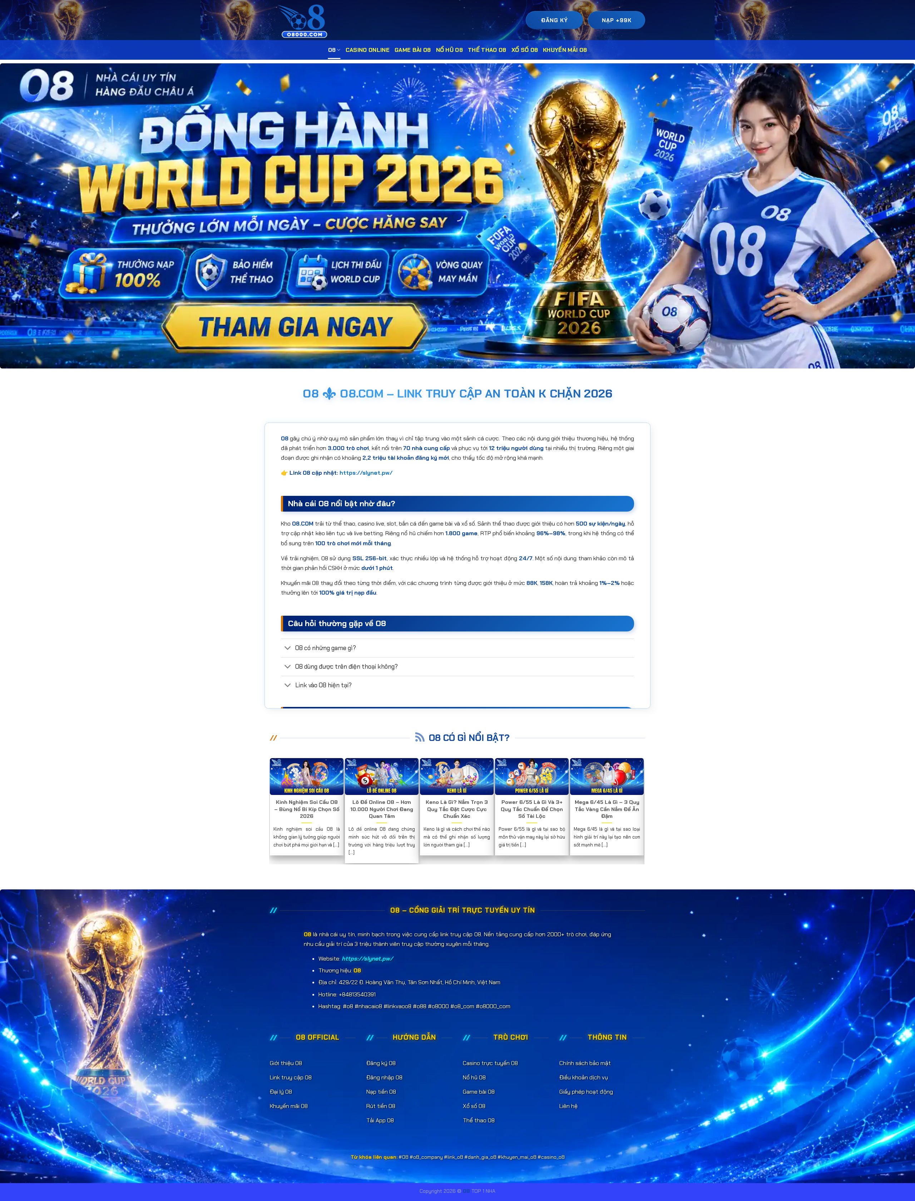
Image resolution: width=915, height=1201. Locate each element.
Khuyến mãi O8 (565, 50)
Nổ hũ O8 (449, 50)
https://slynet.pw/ (366, 473)
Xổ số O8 (524, 50)
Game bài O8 (413, 50)
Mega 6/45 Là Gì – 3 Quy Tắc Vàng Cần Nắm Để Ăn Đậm (607, 809)
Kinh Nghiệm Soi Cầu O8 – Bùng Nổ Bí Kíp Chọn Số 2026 (307, 809)
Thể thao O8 (487, 50)
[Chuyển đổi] (288, 648)
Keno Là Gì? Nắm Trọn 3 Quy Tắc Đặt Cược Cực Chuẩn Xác (457, 809)
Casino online (368, 50)
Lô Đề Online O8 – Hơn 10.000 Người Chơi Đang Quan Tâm (381, 809)
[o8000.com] (304, 21)
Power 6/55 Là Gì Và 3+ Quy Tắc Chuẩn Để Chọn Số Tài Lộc (532, 809)
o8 (332, 50)
